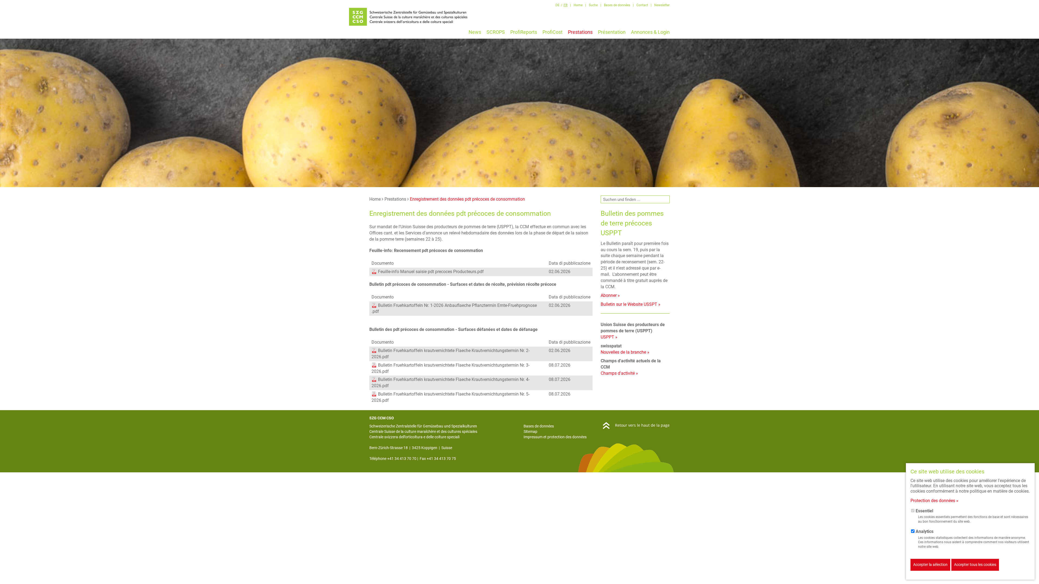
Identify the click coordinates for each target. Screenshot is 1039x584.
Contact (642, 5)
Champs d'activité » (619, 373)
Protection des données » (934, 500)
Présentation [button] (612, 32)
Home (578, 5)
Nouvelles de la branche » (625, 352)
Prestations (395, 199)
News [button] (475, 32)
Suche (593, 5)
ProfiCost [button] (552, 32)
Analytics (924, 531)
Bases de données (617, 5)
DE (557, 5)
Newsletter (662, 5)
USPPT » (609, 337)
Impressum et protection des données (555, 437)
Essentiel (924, 510)
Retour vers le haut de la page (642, 425)
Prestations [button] (580, 32)
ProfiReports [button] (523, 32)
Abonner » (610, 295)
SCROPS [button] (495, 32)
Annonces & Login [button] (650, 32)
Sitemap (530, 431)
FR (565, 5)
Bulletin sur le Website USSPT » (630, 304)
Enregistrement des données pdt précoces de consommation (467, 199)
